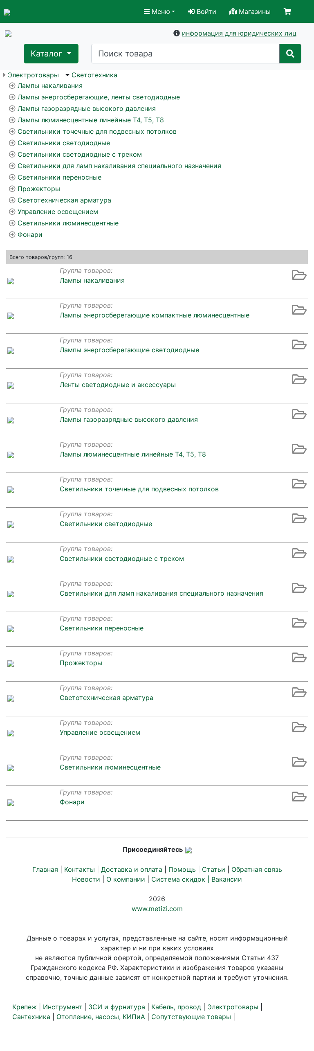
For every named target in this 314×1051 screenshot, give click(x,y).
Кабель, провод (176, 1007)
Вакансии (226, 879)
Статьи (213, 869)
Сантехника (31, 1017)
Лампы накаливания (50, 85)
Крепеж (24, 1007)
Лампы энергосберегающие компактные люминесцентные (154, 315)
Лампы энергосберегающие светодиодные (129, 350)
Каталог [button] (48, 54)
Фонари (30, 234)
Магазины (254, 11)
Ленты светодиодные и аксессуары (118, 384)
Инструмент (62, 1007)
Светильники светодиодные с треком (80, 154)
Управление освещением (58, 211)
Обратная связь (256, 869)
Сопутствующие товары (191, 1017)
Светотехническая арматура (64, 200)
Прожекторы (39, 189)
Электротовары (33, 75)
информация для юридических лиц (239, 33)
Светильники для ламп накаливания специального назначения (119, 166)
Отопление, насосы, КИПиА (100, 1017)
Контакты (79, 869)
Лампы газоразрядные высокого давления (87, 108)
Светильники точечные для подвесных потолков (97, 131)
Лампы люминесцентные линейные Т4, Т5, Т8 (91, 120)
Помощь (182, 869)
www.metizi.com (157, 909)
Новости (86, 879)
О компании (125, 879)
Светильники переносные (59, 177)
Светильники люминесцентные (68, 223)
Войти (205, 11)
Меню (160, 11)
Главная (45, 869)
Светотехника (94, 75)
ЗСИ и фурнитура (116, 1007)
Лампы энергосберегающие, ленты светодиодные (99, 97)
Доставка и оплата (131, 869)
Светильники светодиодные (64, 143)
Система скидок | (181, 879)
